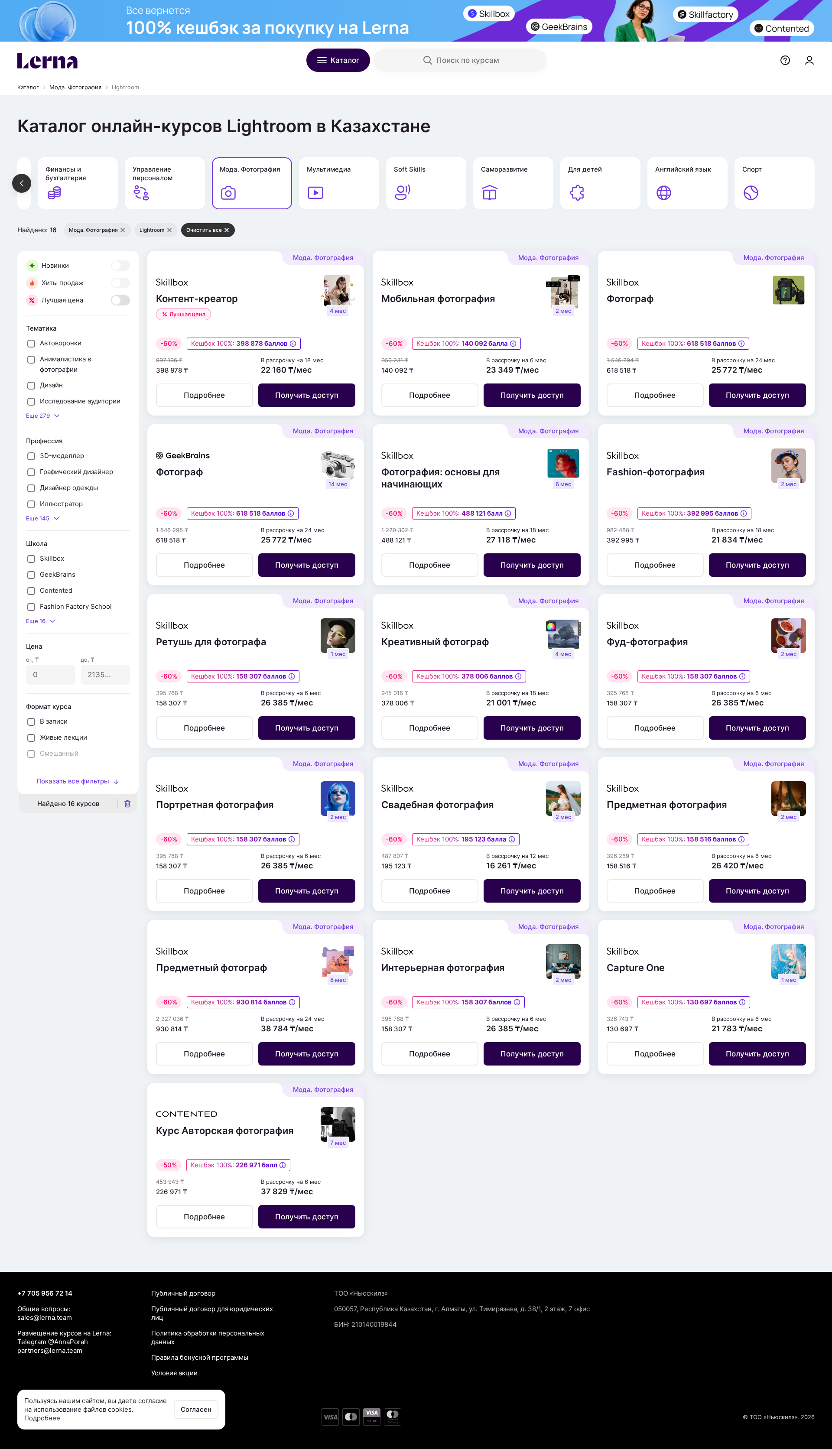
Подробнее (42, 1418)
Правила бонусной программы (199, 1357)
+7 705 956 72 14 (44, 1293)
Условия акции (174, 1373)
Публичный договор (183, 1293)
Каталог (28, 87)
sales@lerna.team (44, 1317)
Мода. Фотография (75, 87)
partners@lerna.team (49, 1350)
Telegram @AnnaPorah (52, 1342)
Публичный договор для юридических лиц (212, 1313)
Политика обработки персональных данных (207, 1337)
